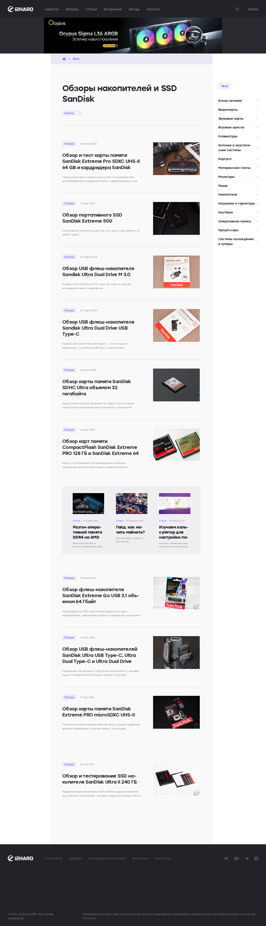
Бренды (75, 858)
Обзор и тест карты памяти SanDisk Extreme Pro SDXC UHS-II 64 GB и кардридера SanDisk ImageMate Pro (101, 164)
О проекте (53, 858)
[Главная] (64, 58)
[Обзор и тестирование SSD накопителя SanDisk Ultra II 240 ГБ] (176, 779)
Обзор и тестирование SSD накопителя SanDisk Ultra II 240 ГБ (99, 778)
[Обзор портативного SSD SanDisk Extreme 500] (176, 218)
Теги (75, 59)
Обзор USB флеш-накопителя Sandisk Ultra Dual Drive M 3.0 (98, 271)
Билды (134, 9)
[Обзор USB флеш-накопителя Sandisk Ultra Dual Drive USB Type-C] (176, 325)
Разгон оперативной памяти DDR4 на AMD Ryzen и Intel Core (87, 537)
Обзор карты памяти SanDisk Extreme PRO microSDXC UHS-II (98, 711)
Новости (52, 9)
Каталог (153, 9)
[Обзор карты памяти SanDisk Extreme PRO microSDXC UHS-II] (176, 712)
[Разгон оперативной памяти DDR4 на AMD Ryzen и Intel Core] (88, 496)
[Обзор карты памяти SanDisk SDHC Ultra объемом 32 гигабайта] (176, 385)
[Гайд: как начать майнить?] (131, 496)
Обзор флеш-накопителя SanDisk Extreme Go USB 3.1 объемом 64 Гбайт (100, 595)
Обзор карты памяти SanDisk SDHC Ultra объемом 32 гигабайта (96, 387)
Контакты (163, 858)
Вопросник (113, 9)
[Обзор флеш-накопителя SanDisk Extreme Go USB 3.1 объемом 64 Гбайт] (176, 593)
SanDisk (69, 113)
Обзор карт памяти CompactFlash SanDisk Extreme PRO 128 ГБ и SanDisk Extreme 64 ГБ (100, 450)
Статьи (91, 9)
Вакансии (140, 858)
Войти (253, 9)
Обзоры (72, 9)
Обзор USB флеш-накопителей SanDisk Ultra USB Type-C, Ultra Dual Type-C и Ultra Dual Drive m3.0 (99, 658)
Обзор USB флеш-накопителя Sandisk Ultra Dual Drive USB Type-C (98, 328)
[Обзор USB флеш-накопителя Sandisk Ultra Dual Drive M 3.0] (176, 272)
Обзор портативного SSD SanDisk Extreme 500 (92, 218)
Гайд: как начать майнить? (130, 529)
